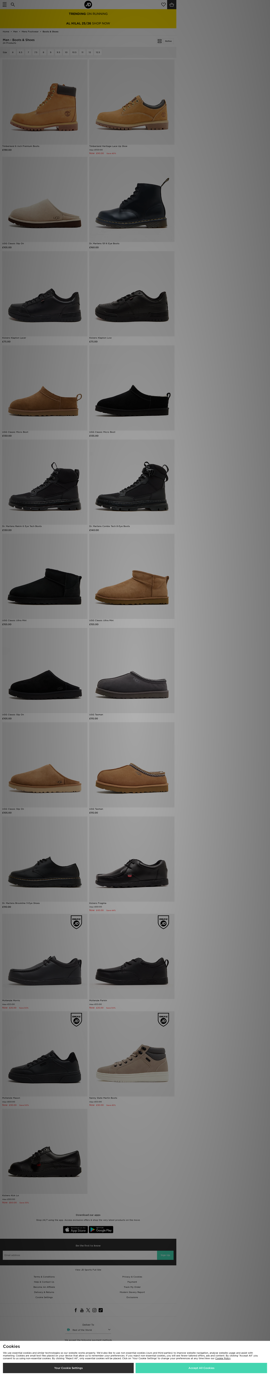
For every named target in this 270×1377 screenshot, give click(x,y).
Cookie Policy (223, 1358)
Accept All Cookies (201, 1368)
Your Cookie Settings (68, 1368)
